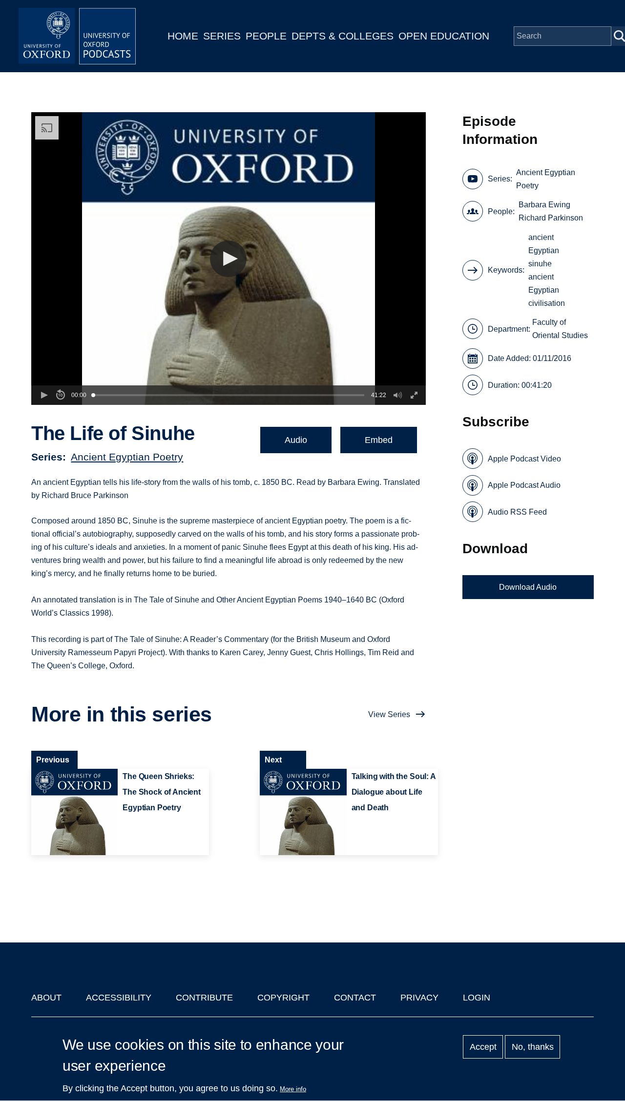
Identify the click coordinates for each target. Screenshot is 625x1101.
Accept (483, 1047)
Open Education (443, 35)
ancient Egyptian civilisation (546, 290)
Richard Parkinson (551, 218)
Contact (355, 997)
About (46, 997)
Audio (296, 440)
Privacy (419, 997)
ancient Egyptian (543, 244)
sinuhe (540, 264)
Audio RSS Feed (517, 512)
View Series (389, 714)
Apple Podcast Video (524, 459)
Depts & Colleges (343, 35)
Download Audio (528, 587)
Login (476, 997)
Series (222, 35)
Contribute (204, 997)
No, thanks (533, 1047)
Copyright (283, 997)
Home (182, 35)
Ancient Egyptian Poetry (127, 456)
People (266, 35)
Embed (379, 440)
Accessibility (118, 997)
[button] (228, 258)
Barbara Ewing (544, 204)
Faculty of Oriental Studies (560, 329)
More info (293, 1089)
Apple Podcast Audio (524, 485)
